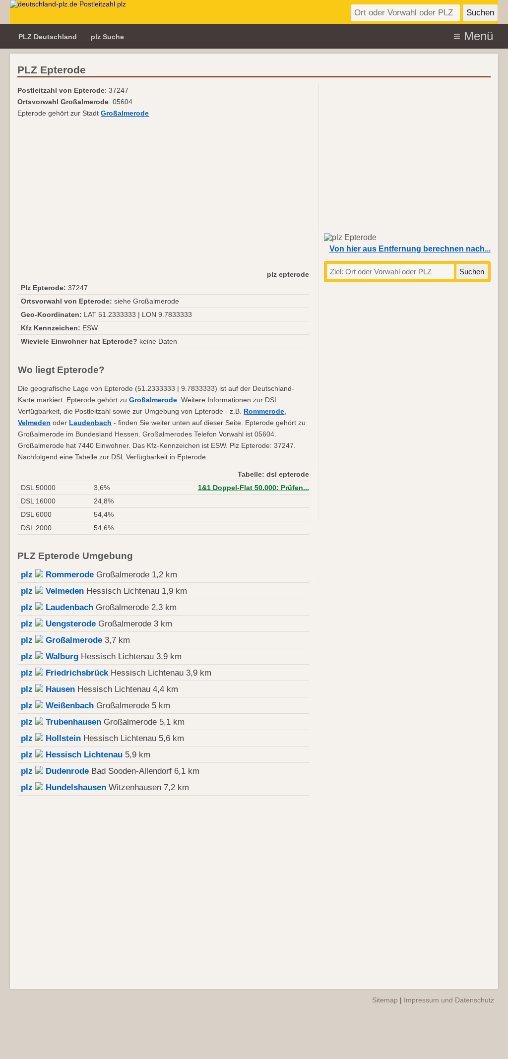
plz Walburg (49, 656)
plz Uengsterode (58, 623)
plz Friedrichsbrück (64, 673)
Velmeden (34, 423)
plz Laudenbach (57, 607)
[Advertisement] (163, 193)
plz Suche (107, 37)
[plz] (114, 12)
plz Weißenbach (57, 705)
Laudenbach (90, 423)
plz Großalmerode (61, 640)
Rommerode (264, 411)
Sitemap (385, 1000)
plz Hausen (48, 689)
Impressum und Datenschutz (449, 1000)
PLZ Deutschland (47, 37)
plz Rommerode (57, 574)
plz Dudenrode (55, 771)
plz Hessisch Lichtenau (72, 754)
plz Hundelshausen (63, 787)
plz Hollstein (51, 738)
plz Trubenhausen (61, 722)
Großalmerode (125, 113)
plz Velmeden (52, 591)
